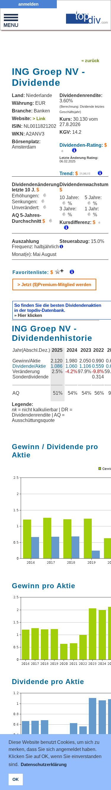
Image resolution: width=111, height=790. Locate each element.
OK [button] (15, 779)
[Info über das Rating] (71, 150)
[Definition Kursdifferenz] (63, 227)
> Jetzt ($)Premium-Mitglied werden (54, 284)
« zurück (90, 60)
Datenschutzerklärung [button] (44, 764)
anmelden (28, 4)
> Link (39, 118)
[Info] (97, 173)
